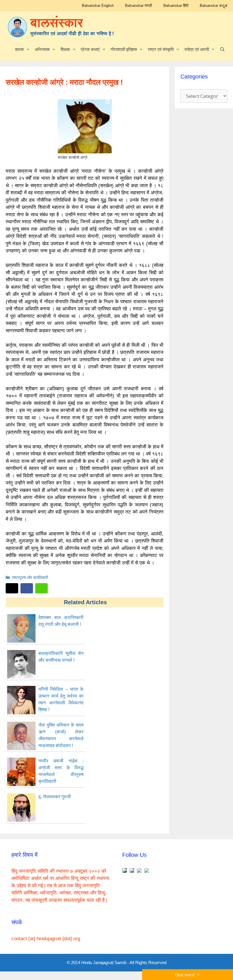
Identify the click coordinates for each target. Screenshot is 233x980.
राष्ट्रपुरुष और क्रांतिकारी (30, 577)
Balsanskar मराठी (138, 5)
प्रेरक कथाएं (90, 49)
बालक (19, 49)
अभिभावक (42, 49)
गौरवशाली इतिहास (124, 49)
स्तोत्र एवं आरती (196, 49)
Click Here (186, 974)
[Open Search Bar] (222, 49)
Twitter (12, 588)
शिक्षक (65, 49)
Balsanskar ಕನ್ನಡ (213, 5)
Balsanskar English (98, 5)
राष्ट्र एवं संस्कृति (161, 49)
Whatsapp (41, 588)
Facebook (26, 588)
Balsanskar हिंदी (175, 5)
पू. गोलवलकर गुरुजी (54, 796)
